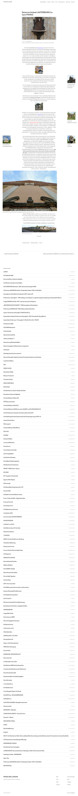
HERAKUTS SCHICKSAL (9, 557)
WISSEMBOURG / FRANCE (10, 743)
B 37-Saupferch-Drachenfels (10, 476)
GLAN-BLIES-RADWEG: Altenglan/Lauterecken (15, 702)
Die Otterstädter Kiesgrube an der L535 (13, 487)
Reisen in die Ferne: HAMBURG (12, 253)
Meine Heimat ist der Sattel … (10, 572)
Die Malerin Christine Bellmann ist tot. (12, 494)
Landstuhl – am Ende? (8, 524)
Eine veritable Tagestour (9, 576)
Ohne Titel (6, 431)
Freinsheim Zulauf (8, 379)
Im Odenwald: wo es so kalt (10, 661)
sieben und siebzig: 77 (8, 338)
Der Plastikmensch (8, 687)
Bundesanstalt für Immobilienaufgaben (13, 676)
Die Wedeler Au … (7, 698)
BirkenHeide (6, 387)
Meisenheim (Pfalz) (8, 372)
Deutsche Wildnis (7, 439)
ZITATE (5, 724)
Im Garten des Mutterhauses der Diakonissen (14, 669)
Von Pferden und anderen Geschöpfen (12, 283)
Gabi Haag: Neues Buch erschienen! (12, 353)
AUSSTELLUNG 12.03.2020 (10, 635)
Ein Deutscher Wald (8, 323)
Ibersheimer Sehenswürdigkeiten (11, 394)
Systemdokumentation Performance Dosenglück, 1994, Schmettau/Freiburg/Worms (24, 316)
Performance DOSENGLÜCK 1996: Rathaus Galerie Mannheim (19, 309)
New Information (7, 680)
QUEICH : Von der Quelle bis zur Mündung (13, 539)
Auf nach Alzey (7, 580)
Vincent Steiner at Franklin (10, 450)
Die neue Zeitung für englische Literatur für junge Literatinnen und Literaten (22, 357)
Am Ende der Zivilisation (9, 457)
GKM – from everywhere (9, 583)
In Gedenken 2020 (8, 513)
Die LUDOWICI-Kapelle (9, 569)
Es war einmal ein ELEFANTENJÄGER (12, 517)
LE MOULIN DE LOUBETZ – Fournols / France (14, 713)
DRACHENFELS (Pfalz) (9, 721)
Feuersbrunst (6, 446)
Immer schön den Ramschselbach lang (13, 550)
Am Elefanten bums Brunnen (10, 509)
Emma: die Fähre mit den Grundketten (12, 279)
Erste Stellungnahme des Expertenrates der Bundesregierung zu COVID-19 (22, 416)
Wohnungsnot (7, 424)
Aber (4, 364)
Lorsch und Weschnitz (8, 442)
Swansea (40, 242)
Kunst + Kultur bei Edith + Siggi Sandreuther (14, 498)
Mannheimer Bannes (8, 531)
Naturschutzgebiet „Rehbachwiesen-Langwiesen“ (16, 346)
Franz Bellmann (7, 1)
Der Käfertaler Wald (8, 275)
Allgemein (23, 42)
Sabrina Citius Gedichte (9, 335)
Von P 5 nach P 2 (7, 598)
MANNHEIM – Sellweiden (9, 710)
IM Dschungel (6, 483)
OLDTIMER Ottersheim (9, 327)
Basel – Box (6, 758)
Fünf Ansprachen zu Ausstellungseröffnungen (15, 739)
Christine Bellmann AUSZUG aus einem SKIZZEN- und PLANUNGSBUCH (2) (22, 409)
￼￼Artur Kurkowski (9, 401)
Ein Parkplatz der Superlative (10, 595)
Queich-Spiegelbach (8, 453)
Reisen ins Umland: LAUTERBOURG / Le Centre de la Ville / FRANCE (58, 253)
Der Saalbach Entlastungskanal (11, 461)
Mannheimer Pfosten (34, 242)
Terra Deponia (51, 42)
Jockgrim (5, 732)
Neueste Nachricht (8, 639)
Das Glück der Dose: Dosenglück (11, 747)
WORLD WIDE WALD (8, 383)
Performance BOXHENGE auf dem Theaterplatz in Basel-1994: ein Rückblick (22, 290)
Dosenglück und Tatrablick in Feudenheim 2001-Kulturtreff (18, 294)
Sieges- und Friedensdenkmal (10, 643)
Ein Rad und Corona (8, 624)
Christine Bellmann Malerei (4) (11, 398)
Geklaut (41, 42)
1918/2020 (6, 535)
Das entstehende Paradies (10, 561)
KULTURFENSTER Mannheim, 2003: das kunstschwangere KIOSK (19, 286)
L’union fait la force (8, 684)
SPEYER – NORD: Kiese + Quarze (11, 468)
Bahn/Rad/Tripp (7, 765)
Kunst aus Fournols (8, 502)
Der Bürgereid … (7, 554)
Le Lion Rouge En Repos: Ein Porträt (12, 691)
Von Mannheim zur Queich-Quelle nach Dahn (14, 390)
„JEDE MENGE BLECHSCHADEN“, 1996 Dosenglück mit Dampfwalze (20, 305)
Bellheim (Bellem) (8, 565)
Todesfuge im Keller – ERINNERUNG (12, 754)
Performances (46, 42)
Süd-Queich (6, 349)
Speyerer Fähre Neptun (9, 479)
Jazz (43, 42)
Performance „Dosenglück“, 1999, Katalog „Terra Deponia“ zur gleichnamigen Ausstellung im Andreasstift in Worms (32, 297)
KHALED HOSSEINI (8, 520)
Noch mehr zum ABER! (9, 617)
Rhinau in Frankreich (8, 375)
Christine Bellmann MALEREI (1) (11, 427)
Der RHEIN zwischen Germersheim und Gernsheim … (16, 587)
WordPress (73, 792)
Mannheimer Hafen (25, 242)
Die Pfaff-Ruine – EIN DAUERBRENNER (13, 695)
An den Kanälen (7, 331)
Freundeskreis (37, 42)
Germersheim (7, 650)
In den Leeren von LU (8, 628)
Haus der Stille (7, 491)
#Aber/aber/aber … (8, 632)
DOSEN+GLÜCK (7, 368)
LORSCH (5, 272)
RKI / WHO (6, 472)
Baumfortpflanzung (8, 728)
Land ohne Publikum (8, 361)
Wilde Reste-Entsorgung (9, 647)
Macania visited (7, 706)
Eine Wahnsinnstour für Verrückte (11, 528)
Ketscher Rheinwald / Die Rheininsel (12, 591)
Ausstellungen (28, 42)
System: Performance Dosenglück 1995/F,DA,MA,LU (16, 312)
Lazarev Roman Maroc (9, 420)
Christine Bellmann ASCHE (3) (10, 405)
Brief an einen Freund (8, 546)
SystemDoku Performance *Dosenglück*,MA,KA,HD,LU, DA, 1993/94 (21, 320)
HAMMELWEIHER (8, 609)
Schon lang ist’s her (8, 505)
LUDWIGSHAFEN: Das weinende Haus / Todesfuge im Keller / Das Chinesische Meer (23, 750)
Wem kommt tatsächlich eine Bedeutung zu (14, 602)
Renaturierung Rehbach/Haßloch (11, 342)
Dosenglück (32, 42)
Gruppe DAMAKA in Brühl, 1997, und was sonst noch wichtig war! (19, 301)
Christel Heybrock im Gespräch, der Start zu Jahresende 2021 (18, 413)
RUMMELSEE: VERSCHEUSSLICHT (12, 654)
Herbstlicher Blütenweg (9, 543)
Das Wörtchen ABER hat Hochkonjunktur (13, 665)
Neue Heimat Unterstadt (9, 673)
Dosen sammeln (7, 658)
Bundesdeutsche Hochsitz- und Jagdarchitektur (15, 606)
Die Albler (5, 435)
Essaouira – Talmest (8, 717)
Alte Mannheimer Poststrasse (10, 465)
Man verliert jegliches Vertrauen (11, 620)
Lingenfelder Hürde (8, 613)
